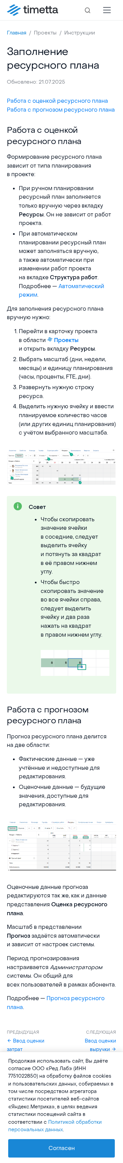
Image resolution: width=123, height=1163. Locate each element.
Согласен (62, 1148)
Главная (16, 32)
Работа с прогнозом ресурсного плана (61, 109)
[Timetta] (32, 10)
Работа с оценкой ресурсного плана (57, 100)
